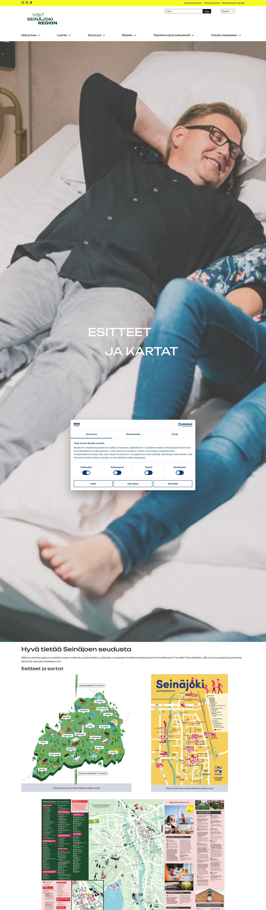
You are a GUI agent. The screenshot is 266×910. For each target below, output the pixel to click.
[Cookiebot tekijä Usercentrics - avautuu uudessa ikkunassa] (180, 425)
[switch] (117, 472)
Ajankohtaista (193, 3)
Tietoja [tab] (174, 434)
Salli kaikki (173, 484)
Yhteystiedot (212, 3)
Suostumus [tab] (91, 434)
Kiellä (93, 484)
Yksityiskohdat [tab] (133, 434)
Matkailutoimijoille (233, 3)
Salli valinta (133, 484)
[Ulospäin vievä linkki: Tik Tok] (31, 2)
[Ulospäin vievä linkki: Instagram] (26, 2)
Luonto (62, 35)
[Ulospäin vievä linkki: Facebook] (22, 2)
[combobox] (228, 11)
